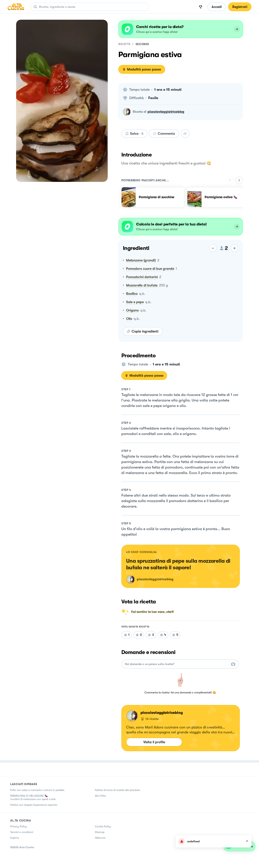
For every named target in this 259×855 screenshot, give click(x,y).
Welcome (100, 837)
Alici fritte (100, 795)
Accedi (217, 7)
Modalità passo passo (144, 69)
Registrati (239, 7)
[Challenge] (200, 7)
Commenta (166, 133)
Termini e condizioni (21, 832)
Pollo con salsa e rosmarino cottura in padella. (37, 790)
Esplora (14, 837)
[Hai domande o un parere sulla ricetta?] (177, 664)
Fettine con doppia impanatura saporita (33, 804)
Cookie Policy (103, 826)
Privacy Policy (18, 826)
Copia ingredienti (145, 331)
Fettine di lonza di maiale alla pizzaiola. (117, 790)
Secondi (142, 44)
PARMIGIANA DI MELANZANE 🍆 (29, 795)
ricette (124, 44)
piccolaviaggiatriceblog (166, 111)
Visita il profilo (154, 742)
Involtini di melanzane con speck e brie (33, 799)
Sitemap (99, 832)
